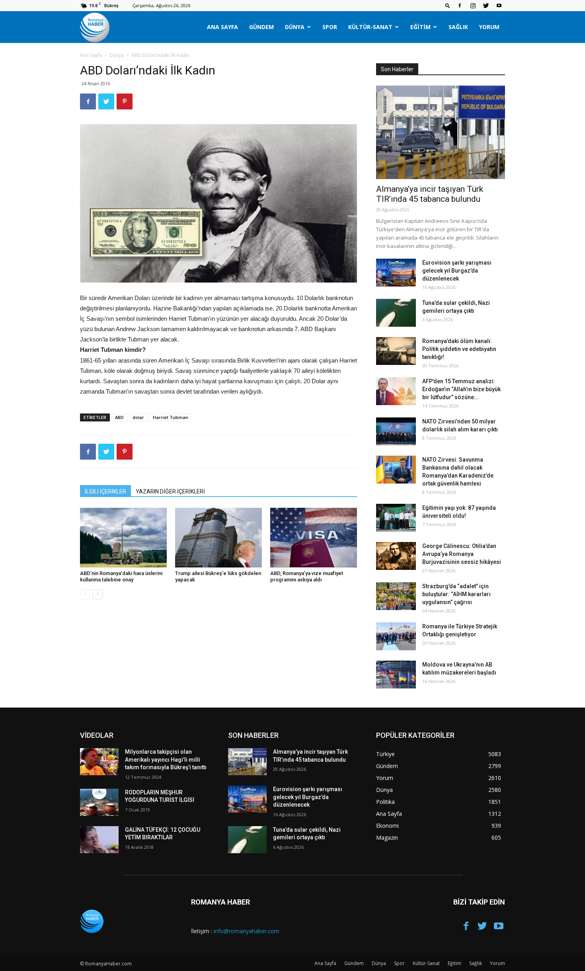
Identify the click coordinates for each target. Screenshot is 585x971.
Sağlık (458, 27)
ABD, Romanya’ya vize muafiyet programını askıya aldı (306, 576)
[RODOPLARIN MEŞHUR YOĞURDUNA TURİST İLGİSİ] (99, 802)
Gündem (261, 27)
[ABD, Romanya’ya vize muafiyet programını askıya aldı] (313, 537)
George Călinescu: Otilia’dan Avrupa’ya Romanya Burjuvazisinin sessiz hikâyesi (461, 554)
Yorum (489, 27)
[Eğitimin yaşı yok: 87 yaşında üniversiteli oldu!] (396, 518)
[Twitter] (486, 5)
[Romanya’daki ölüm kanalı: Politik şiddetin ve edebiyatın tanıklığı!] (396, 351)
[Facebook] (460, 5)
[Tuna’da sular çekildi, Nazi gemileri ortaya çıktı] (396, 313)
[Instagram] (473, 5)
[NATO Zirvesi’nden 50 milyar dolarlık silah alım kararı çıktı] (396, 431)
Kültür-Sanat (370, 27)
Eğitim (420, 27)
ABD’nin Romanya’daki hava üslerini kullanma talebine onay (121, 576)
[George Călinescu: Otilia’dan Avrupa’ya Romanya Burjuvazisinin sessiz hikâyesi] (396, 556)
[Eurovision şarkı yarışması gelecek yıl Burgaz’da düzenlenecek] (396, 273)
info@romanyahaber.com (246, 931)
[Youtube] (499, 5)
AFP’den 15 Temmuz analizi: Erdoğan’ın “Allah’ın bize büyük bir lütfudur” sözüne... (461, 389)
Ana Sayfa (222, 27)
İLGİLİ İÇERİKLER (105, 491)
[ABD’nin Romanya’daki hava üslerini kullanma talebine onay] (123, 537)
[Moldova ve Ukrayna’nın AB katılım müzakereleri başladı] (396, 674)
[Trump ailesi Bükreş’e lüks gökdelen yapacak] (218, 537)
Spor (329, 27)
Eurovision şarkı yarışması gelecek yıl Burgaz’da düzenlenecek (456, 270)
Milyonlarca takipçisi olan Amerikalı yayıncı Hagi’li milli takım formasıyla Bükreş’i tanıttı (166, 759)
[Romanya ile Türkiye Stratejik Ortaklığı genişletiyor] (396, 636)
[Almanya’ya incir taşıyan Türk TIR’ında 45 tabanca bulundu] (440, 132)
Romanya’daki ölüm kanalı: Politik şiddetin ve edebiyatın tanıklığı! (459, 349)
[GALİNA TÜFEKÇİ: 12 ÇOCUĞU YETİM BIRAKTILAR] (99, 839)
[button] (448, 5)
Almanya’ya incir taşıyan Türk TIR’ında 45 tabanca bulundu (429, 194)
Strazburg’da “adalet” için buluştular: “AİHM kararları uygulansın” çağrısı (456, 594)
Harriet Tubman (170, 417)
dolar (138, 417)
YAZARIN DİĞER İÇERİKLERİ (170, 491)
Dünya (294, 27)
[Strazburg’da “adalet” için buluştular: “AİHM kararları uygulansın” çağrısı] (396, 596)
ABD (119, 417)
